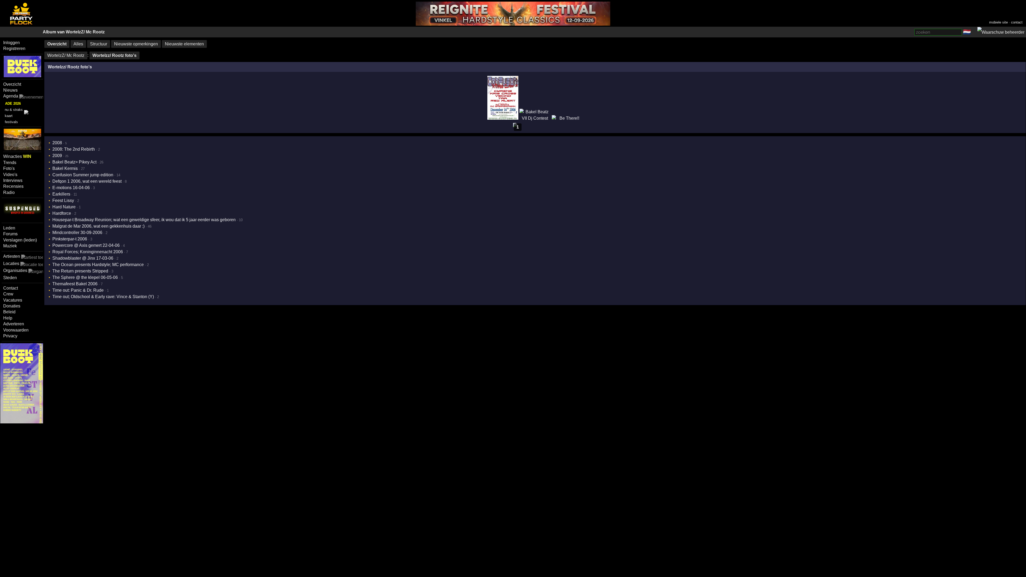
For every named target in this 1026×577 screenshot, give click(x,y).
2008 (57, 143)
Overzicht (12, 84)
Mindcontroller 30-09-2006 (77, 232)
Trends (9, 162)
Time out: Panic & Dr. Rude (78, 290)
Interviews (12, 180)
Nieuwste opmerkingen (136, 44)
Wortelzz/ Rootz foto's (114, 55)
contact (1017, 22)
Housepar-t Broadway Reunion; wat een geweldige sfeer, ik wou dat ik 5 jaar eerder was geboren (144, 219)
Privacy (10, 336)
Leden (9, 228)
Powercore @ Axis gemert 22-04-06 (86, 245)
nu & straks (14, 110)
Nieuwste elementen (184, 44)
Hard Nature (64, 207)
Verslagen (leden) (20, 240)
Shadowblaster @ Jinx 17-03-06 (82, 258)
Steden (10, 277)
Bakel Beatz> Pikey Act (74, 162)
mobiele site (998, 22)
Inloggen (11, 42)
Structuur (98, 44)
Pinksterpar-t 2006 (69, 239)
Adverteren (13, 324)
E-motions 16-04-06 (71, 187)
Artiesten (11, 256)
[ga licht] (974, 32)
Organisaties (15, 270)
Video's (10, 174)
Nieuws (10, 90)
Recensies (13, 186)
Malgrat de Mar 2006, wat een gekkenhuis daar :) (98, 226)
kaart (9, 116)
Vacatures (12, 300)
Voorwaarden (16, 330)
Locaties (11, 263)
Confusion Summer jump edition (82, 175)
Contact (10, 288)
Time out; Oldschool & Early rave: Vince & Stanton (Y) (103, 296)
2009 (57, 155)
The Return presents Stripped (80, 271)
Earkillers (61, 194)
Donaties (11, 306)
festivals (11, 122)
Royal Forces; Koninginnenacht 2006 (87, 251)
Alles (78, 44)
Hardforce (61, 213)
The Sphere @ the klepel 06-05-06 (85, 277)
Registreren (14, 48)
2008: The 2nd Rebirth (73, 149)
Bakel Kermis (65, 168)
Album (49, 32)
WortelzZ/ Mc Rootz (85, 32)
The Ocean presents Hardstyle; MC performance (98, 264)
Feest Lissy (63, 200)
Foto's (9, 168)
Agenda (10, 96)
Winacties (17, 156)
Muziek (10, 246)
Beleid (9, 312)
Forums (10, 234)
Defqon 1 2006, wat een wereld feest (87, 181)
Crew (8, 294)
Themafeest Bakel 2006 (75, 284)
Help (7, 318)
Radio (9, 192)
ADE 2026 (13, 104)
